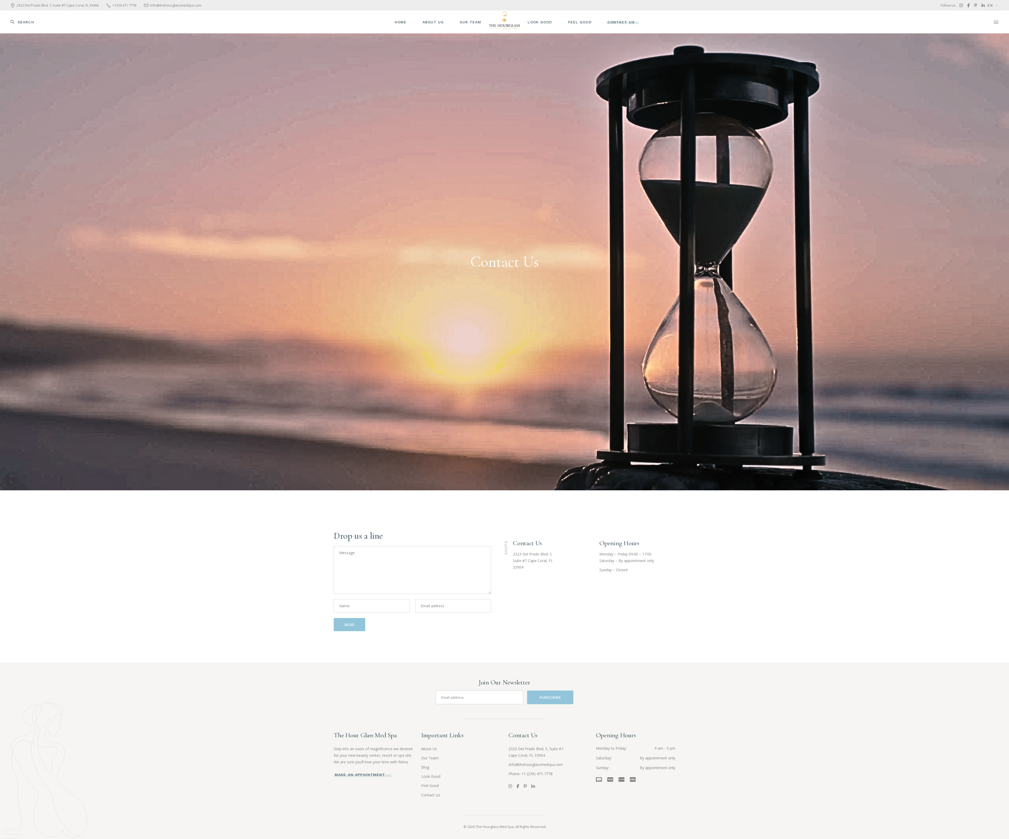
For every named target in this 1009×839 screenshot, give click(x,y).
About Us (429, 748)
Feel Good (430, 785)
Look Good (430, 776)
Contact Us (430, 794)
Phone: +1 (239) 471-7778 (530, 773)
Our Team (430, 757)
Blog (425, 767)
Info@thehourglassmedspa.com (535, 764)
